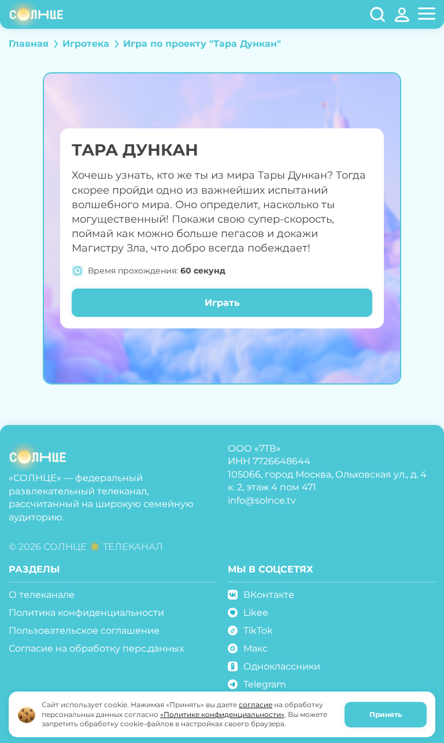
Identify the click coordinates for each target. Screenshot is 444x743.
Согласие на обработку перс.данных (96, 648)
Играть (222, 302)
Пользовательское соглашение (84, 630)
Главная (29, 43)
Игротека (85, 43)
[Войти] (402, 15)
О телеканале (42, 594)
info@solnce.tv (262, 500)
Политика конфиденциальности (86, 612)
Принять (385, 714)
